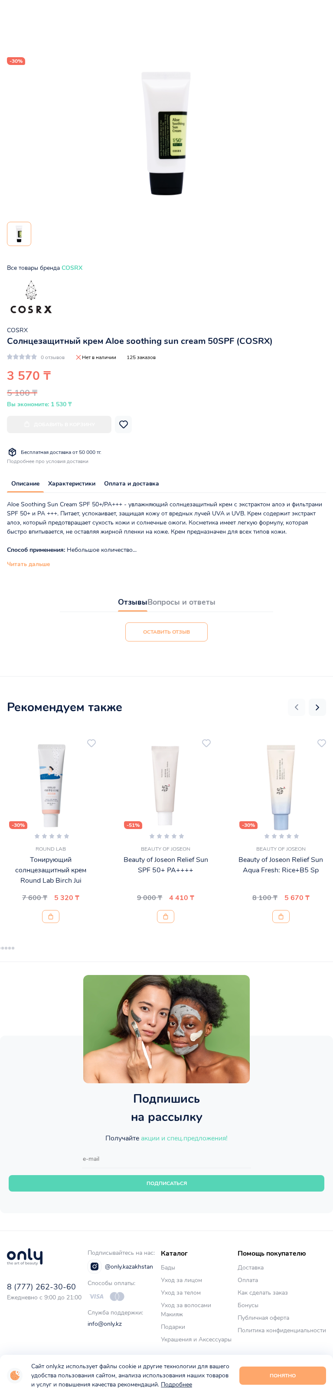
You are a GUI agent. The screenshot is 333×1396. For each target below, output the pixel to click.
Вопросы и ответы (181, 602)
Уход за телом (181, 1293)
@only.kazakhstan (129, 1267)
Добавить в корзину (64, 424)
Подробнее (176, 1384)
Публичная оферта (263, 1318)
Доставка (251, 1267)
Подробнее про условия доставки (47, 461)
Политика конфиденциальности (282, 1330)
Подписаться (167, 1183)
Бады (168, 1267)
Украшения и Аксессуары (196, 1339)
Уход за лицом (181, 1280)
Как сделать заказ (263, 1293)
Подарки (173, 1327)
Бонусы (248, 1305)
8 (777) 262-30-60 (41, 1287)
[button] (296, 707)
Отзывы (132, 602)
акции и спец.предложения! (184, 1138)
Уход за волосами (186, 1305)
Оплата (248, 1280)
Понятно (283, 1375)
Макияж (172, 1314)
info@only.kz (105, 1324)
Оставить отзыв (166, 631)
